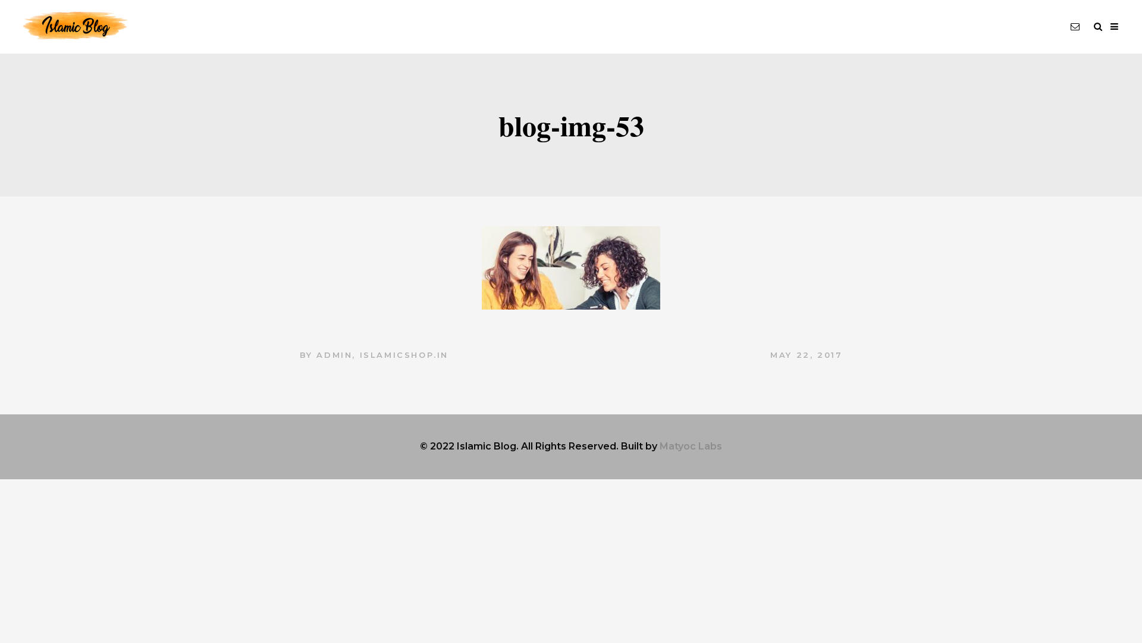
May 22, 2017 (806, 355)
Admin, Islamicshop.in (382, 355)
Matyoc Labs (691, 446)
